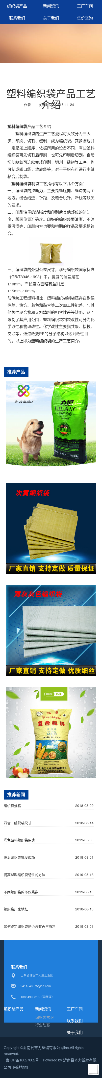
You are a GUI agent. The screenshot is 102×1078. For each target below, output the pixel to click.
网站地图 (20, 1067)
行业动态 (42, 1024)
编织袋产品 (17, 6)
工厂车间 (85, 6)
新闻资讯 (51, 6)
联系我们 (17, 18)
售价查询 (85, 18)
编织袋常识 (44, 1017)
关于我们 (51, 18)
